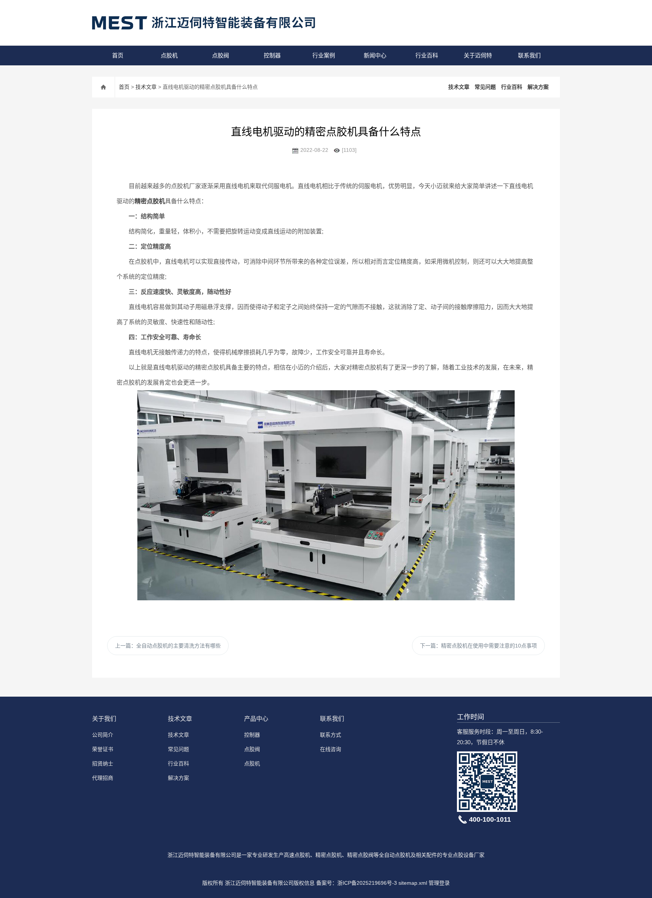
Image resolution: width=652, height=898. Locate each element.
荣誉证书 (102, 749)
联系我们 (529, 55)
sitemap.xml (412, 883)
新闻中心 (375, 55)
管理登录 (439, 883)
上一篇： (168, 646)
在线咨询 (330, 749)
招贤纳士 (102, 763)
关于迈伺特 (478, 55)
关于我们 (104, 719)
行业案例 (323, 55)
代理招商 (102, 778)
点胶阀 (220, 55)
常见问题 (485, 87)
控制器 (272, 55)
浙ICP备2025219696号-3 (367, 883)
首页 (117, 55)
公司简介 (102, 735)
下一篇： (478, 646)
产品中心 (256, 719)
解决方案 (538, 87)
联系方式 (330, 735)
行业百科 (426, 55)
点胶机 (169, 55)
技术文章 (146, 87)
